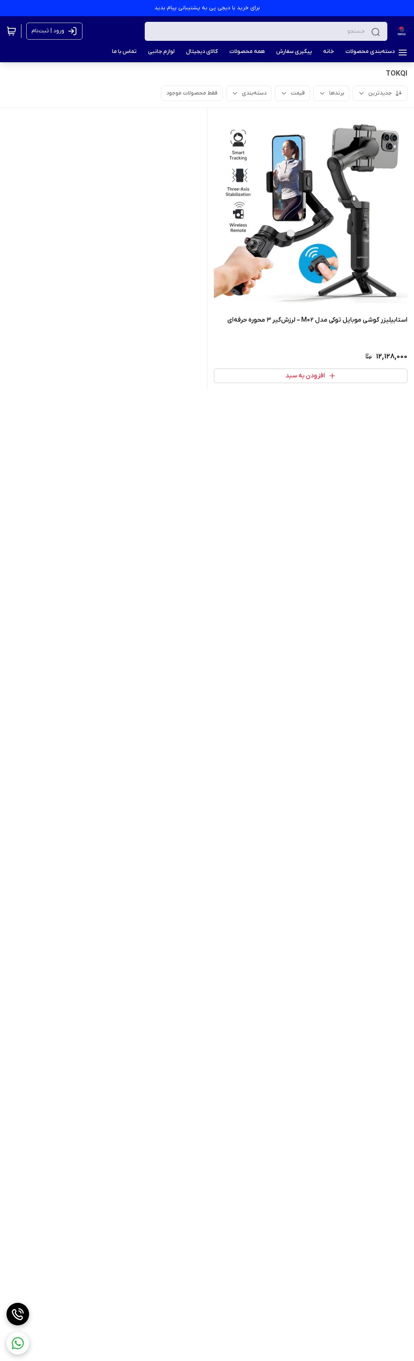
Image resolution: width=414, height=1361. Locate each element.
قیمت (298, 93)
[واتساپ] (17, 1343)
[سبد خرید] (11, 31)
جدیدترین (380, 93)
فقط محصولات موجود (192, 93)
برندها (336, 93)
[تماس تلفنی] (17, 1314)
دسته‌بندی (254, 93)
